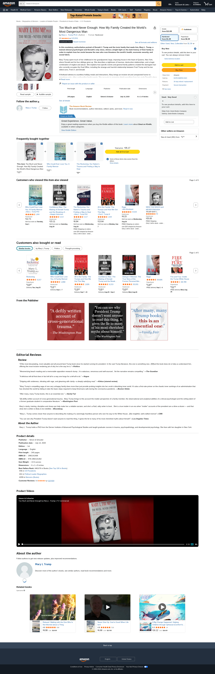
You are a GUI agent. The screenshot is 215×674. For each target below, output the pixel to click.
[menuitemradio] (192, 544)
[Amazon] (9, 4)
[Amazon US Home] (84, 660)
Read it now (128, 109)
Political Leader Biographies (36, 474)
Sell (131, 10)
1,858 (63, 282)
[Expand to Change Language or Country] (171, 4)
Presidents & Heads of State (69, 21)
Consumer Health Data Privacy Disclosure (110, 667)
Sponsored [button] (19, 590)
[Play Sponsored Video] (107, 607)
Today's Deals (103, 10)
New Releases (66, 10)
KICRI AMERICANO (180, 78)
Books (113, 10)
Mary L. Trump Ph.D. (69, 35)
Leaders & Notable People (49, 21)
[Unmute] (196, 544)
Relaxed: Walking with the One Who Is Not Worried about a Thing (58, 623)
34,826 (159, 280)
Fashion (138, 10)
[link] (60, 151)
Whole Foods (90, 10)
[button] (5, 9)
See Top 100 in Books (58, 468)
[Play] (19, 544)
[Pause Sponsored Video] (72, 612)
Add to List (169, 122)
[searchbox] (90, 3)
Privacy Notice (89, 667)
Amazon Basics (40, 10)
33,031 (135, 284)
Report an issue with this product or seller (78, 84)
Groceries (78, 10)
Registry (147, 10)
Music (155, 10)
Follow (45, 108)
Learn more (128, 124)
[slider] (103, 544)
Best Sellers (53, 10)
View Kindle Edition (68, 130)
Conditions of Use (76, 667)
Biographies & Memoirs (30, 21)
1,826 (87, 284)
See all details (64, 101)
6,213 (111, 284)
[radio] (169, 30)
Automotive (194, 10)
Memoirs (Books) (32, 477)
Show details (114, 163)
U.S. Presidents (85, 21)
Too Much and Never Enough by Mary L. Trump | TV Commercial (44, 501)
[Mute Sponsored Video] (72, 617)
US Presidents (30, 471)
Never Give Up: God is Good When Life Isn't (113, 623)
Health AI (14, 10)
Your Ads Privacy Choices (134, 667)
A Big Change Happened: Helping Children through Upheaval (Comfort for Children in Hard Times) (168, 623)
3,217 (39, 280)
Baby (203, 10)
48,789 (183, 282)
